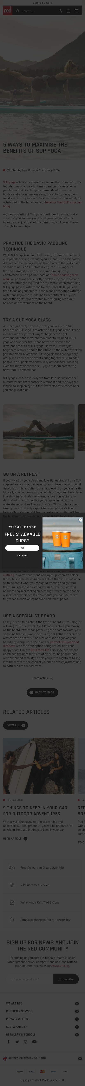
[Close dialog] (80, 520)
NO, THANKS (22, 555)
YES (22, 548)
